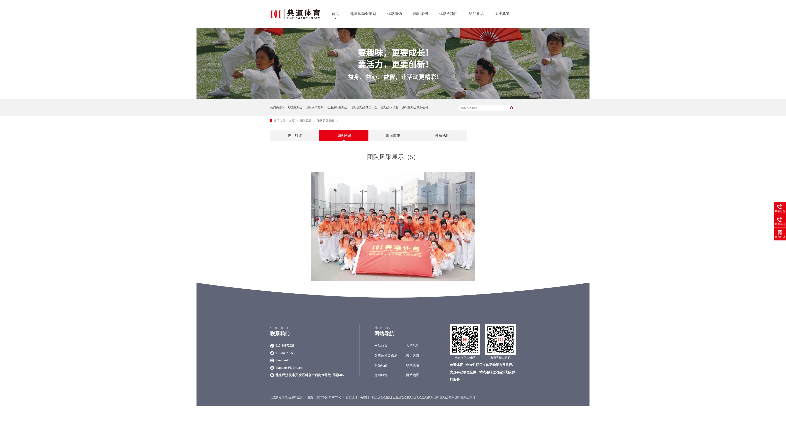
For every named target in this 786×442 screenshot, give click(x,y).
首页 (335, 14)
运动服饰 (394, 14)
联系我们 (442, 135)
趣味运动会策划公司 (415, 107)
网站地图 (412, 375)
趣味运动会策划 (363, 14)
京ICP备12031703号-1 (330, 397)
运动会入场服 (389, 107)
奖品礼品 (476, 14)
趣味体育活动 (315, 107)
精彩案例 (420, 14)
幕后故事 (393, 135)
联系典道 (412, 365)
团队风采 (306, 120)
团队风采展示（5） (329, 120)
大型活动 (412, 345)
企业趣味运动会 (338, 107)
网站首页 (380, 345)
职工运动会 (295, 107)
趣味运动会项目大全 (364, 107)
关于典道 (502, 14)
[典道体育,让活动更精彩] (393, 98)
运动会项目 (448, 14)
